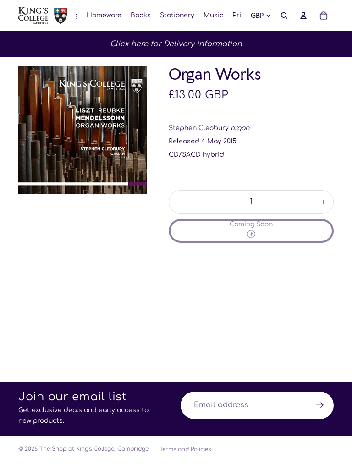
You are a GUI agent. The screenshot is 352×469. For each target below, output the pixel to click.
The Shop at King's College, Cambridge (93, 449)
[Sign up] (320, 405)
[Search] (284, 15)
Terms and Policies (185, 449)
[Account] (303, 15)
